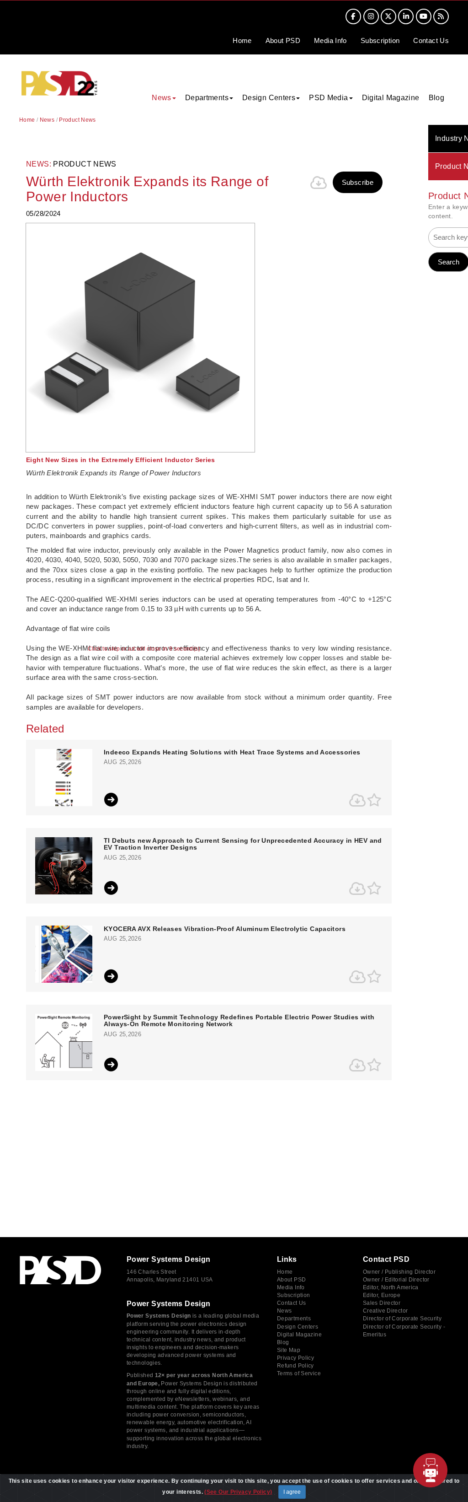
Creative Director (385, 1311)
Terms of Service (299, 1373)
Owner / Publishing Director (399, 1272)
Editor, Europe (381, 1295)
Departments (294, 1318)
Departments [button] (207, 98)
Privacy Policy (295, 1358)
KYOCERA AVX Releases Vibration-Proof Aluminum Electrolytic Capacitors (225, 929)
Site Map (288, 1350)
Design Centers (297, 1327)
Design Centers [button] (268, 98)
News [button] (161, 98)
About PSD (291, 1279)
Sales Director (381, 1303)
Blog (437, 98)
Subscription (380, 40)
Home (242, 40)
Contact (431, 40)
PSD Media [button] (328, 98)
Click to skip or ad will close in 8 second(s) (144, 649)
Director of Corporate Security (402, 1318)
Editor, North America (391, 1287)
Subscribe (357, 182)
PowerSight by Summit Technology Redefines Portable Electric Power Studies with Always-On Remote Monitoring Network (239, 1021)
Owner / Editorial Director (396, 1279)
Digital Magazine (391, 98)
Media (330, 40)
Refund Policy (295, 1365)
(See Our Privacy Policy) (238, 1492)
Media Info (291, 1287)
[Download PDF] (319, 182)
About (283, 40)
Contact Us (291, 1303)
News (47, 120)
